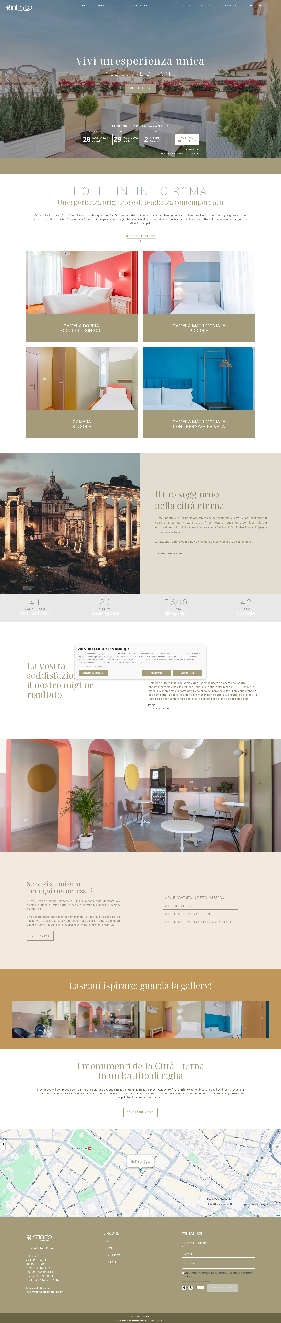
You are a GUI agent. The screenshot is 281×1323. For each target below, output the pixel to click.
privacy (135, 1316)
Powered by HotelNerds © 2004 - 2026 (140, 1320)
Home (82, 6)
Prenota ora (139, 6)
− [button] (3, 1147)
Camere (101, 6)
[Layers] (277, 1146)
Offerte (163, 6)
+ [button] (3, 1144)
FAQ (118, 6)
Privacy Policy (84, 666)
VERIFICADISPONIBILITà (186, 139)
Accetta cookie (187, 673)
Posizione (207, 6)
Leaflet (277, 1215)
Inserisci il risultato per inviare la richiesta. (196, 1282)
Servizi (109, 1248)
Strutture (255, 6)
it (274, 5)
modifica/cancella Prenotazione (180, 153)
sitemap (145, 1316)
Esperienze (231, 6)
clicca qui (189, 1276)
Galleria (184, 6)
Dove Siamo (112, 1255)
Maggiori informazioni (93, 673)
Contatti (110, 1262)
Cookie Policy (97, 666)
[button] (202, 647)
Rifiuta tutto (156, 673)
